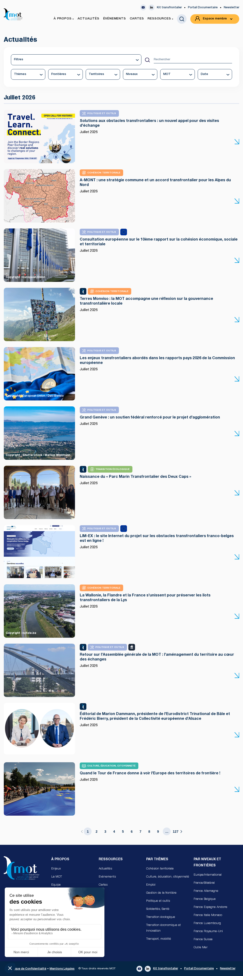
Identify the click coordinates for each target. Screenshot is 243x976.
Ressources (111, 859)
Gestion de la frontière (161, 893)
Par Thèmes (157, 859)
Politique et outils (158, 901)
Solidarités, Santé (157, 909)
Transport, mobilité (158, 939)
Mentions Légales (62, 968)
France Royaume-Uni (208, 931)
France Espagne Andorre (210, 907)
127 (175, 831)
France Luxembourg (207, 923)
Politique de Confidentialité (27, 968)
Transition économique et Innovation (163, 928)
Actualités (105, 868)
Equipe (56, 885)
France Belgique (205, 899)
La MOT (56, 876)
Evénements (107, 876)
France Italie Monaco (208, 915)
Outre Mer (200, 947)
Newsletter (231, 7)
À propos (60, 859)
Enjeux (56, 868)
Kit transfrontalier (169, 7)
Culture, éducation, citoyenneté (167, 876)
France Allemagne (206, 891)
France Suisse (203, 939)
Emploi (150, 885)
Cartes (103, 885)
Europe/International (208, 875)
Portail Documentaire (203, 7)
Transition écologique (160, 917)
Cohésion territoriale (160, 868)
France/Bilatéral (204, 883)
